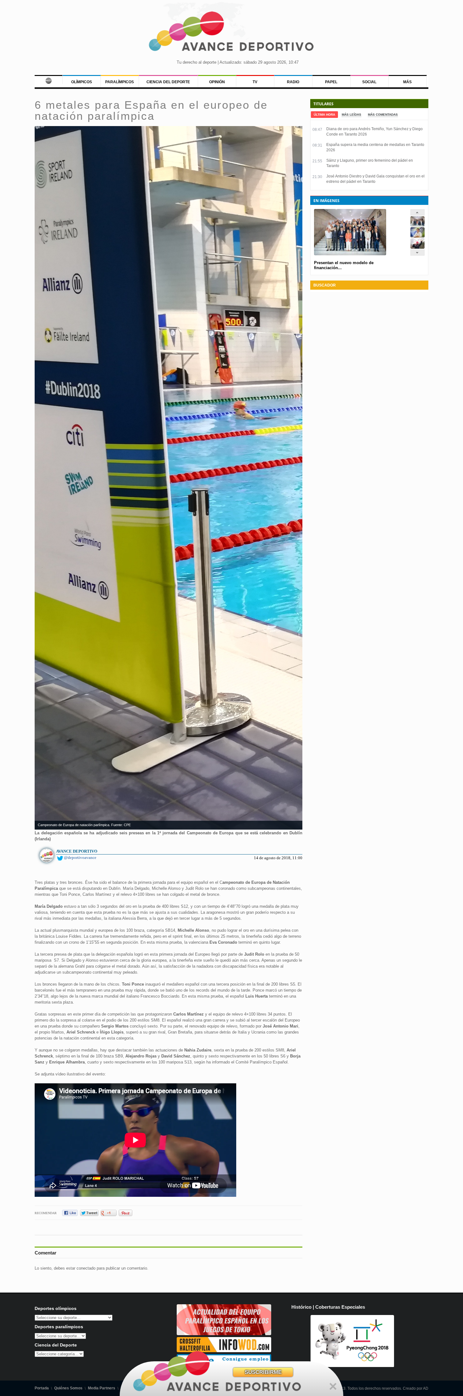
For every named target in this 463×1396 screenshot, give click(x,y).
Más (407, 82)
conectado (86, 1268)
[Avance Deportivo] (231, 33)
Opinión (217, 82)
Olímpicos (81, 82)
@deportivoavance (80, 857)
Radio (293, 82)
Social (369, 82)
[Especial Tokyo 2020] (224, 1333)
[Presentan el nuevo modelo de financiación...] (417, 225)
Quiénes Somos (68, 1388)
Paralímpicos (119, 82)
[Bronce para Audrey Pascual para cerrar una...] (417, 247)
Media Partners (101, 1388)
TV (255, 82)
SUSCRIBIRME (263, 1372)
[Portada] (48, 79)
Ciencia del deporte (168, 82)
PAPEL (331, 82)
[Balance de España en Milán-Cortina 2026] (417, 236)
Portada (42, 1388)
